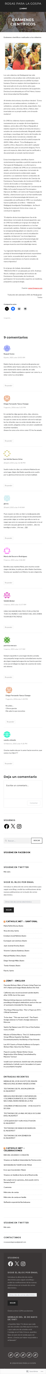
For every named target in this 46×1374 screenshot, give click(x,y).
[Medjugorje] (10, 1355)
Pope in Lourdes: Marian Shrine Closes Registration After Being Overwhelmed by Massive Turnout (20, 1054)
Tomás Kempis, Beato (12, 965)
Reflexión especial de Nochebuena (17, 1202)
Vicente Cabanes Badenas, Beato (16, 951)
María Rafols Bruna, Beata (13, 926)
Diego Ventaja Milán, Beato (14, 961)
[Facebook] (7, 826)
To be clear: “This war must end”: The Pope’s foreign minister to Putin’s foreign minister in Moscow (21, 1019)
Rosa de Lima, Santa (11, 931)
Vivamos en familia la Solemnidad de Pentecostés (22, 1160)
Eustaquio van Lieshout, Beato (15, 941)
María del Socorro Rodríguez (15, 556)
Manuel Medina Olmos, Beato (15, 956)
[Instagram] (19, 826)
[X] (13, 826)
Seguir (9, 910)
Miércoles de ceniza (11, 1192)
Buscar (37, 840)
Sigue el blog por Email (19, 882)
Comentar (34, 803)
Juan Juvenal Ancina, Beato (14, 946)
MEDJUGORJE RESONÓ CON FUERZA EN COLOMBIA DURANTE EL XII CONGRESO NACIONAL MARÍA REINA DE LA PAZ (20, 1098)
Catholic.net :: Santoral (22, 921)
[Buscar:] (17, 840)
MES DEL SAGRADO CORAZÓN (16, 1155)
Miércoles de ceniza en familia (15, 1197)
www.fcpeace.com (35, 288)
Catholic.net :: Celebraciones (14, 1149)
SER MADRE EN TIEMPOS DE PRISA (18, 1165)
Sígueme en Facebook (17, 852)
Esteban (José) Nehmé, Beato (15, 936)
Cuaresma (7, 1187)
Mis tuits (7, 872)
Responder (8, 385)
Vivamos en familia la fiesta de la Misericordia (21, 1175)
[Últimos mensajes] (35, 1355)
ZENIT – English (15, 981)
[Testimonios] (23, 1355)
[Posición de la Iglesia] (17, 1355)
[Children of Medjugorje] (29, 1355)
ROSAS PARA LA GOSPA (23, 3)
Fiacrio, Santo (9, 971)
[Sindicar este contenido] (4, 921)
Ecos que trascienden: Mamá (15, 1170)
